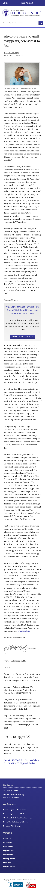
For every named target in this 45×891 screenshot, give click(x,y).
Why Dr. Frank (9, 867)
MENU (5, 3)
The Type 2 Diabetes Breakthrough (17, 818)
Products (7, 863)
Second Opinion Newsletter (14, 810)
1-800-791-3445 (27, 3)
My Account (8, 855)
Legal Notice (8, 850)
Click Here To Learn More (22, 337)
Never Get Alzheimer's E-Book (15, 822)
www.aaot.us (24, 631)
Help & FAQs (8, 846)
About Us (7, 838)
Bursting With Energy (12, 826)
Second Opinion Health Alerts (15, 814)
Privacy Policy (9, 859)
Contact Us (7, 842)
